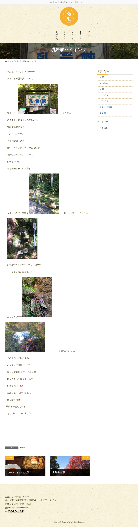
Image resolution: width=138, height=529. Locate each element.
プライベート (105, 101)
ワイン (105, 95)
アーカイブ (102, 122)
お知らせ (103, 83)
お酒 (101, 89)
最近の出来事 (105, 107)
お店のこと (104, 77)
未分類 (22, 448)
